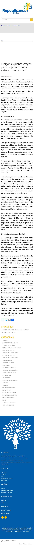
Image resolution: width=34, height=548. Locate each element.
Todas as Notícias (15, 25)
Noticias (3, 488)
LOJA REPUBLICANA (6, 510)
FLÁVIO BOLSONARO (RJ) (9, 402)
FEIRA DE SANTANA (13, 330)
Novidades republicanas (7, 490)
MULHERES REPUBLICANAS (9, 368)
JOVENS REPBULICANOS (8, 355)
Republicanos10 (5, 25)
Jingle (2, 476)
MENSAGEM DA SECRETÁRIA (10, 370)
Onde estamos (19, 458)
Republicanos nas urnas (6, 478)
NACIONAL (5, 385)
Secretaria (3, 460)
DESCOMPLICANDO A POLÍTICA (10, 343)
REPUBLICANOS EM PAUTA (9, 393)
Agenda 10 (3, 472)
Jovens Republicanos (17, 462)
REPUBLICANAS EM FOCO (9, 372)
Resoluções (25, 458)
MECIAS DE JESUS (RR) (8, 405)
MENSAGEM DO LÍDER (8, 363)
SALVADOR (4, 332)
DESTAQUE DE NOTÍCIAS (8, 345)
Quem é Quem (21, 456)
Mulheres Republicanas (6, 462)
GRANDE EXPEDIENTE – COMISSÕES (11, 348)
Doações (3, 474)
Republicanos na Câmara (17, 460)
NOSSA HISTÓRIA (6, 375)
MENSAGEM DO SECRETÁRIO (10, 352)
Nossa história (4, 456)
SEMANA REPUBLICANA (8, 398)
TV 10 (2, 502)
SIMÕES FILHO (11, 332)
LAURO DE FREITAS (24, 330)
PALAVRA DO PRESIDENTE (8, 388)
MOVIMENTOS (6, 365)
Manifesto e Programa (6, 458)
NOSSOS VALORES (7, 360)
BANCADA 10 (5, 340)
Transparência (4, 464)
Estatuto (14, 458)
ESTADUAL (5, 382)
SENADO (4, 400)
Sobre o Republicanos (13, 456)
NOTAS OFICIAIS (6, 378)
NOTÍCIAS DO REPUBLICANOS (9, 380)
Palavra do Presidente (6, 492)
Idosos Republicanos (27, 462)
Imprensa (3, 500)
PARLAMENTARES (6, 390)
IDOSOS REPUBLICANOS (8, 350)
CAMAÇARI (4, 330)
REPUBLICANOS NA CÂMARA (9, 395)
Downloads (4, 480)
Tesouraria (8, 460)
